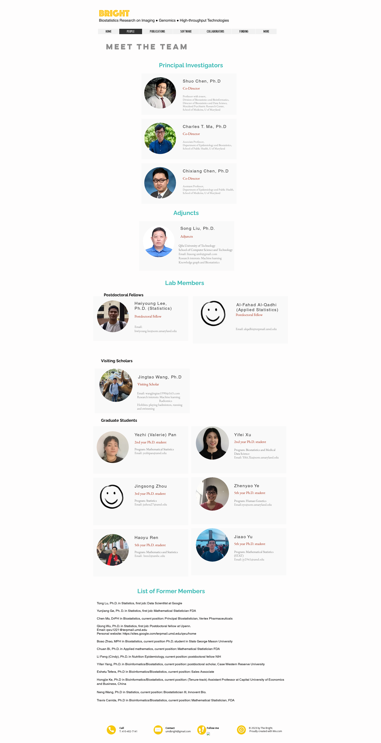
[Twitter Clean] (212, 732)
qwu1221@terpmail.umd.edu (126, 630)
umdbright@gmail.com (178, 731)
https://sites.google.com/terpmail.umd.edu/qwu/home (159, 633)
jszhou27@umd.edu (155, 504)
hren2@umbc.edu (154, 556)
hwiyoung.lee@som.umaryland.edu (156, 331)
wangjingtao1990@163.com (162, 393)
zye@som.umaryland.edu (257, 504)
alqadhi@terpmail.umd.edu (260, 329)
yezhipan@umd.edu (154, 453)
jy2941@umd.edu (253, 559)
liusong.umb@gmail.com (202, 254)
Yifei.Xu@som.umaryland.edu (260, 457)
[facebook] (208, 733)
